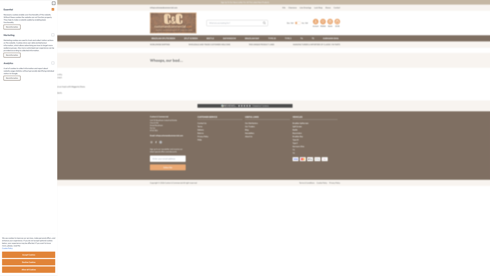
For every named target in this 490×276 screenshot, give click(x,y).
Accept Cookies (28, 255)
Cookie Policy (7, 248)
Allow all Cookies (29, 269)
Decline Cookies (28, 262)
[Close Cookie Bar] (53, 3)
